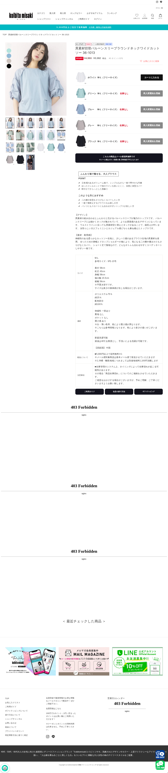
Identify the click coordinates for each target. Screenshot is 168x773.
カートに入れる (151, 77)
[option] (84, 27)
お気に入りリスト (12, 703)
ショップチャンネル (64, 19)
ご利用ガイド (84, 19)
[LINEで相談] (160, 765)
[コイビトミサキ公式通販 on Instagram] (47, 736)
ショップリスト (44, 19)
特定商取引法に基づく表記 (16, 735)
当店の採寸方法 (119, 392)
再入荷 (63, 13)
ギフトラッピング (149, 391)
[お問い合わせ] (160, 754)
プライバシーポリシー (14, 731)
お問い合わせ (10, 723)
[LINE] (53, 736)
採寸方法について (12, 715)
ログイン (98, 19)
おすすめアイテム (95, 13)
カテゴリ (41, 13)
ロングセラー (76, 13)
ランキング (112, 13)
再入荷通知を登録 (151, 93)
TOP (5, 35)
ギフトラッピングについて (16, 711)
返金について (10, 727)
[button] (149, 61)
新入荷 (52, 13)
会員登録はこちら (53, 708)
